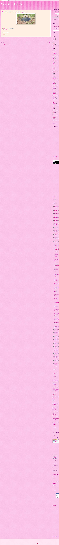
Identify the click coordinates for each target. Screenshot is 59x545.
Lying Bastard (54, 404)
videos (53, 114)
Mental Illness (54, 78)
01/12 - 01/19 (56, 363)
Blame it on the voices (55, 385)
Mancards (54, 405)
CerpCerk (54, 388)
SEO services (54, 505)
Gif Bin (53, 399)
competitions (54, 53)
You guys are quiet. (56, 326)
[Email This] (9, 28)
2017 (54, 200)
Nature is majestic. (56, 310)
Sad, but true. (55, 323)
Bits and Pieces (54, 384)
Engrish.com (54, 395)
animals (5, 29)
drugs (53, 58)
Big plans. (55, 279)
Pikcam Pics (54, 414)
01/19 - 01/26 (56, 361)
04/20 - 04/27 (56, 343)
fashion (53, 63)
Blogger (37, 543)
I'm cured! (55, 288)
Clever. (55, 295)
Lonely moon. (56, 305)
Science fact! (55, 301)
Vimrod (54, 423)
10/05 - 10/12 (56, 223)
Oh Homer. (55, 242)
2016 (54, 202)
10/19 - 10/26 (56, 220)
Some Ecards (54, 420)
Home (26, 42)
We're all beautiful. (56, 280)
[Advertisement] (25, 39)
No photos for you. (56, 277)
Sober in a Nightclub (12, 4)
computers (54, 54)
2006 (54, 376)
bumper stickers (55, 47)
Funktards (54, 398)
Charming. (55, 292)
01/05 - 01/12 (56, 364)
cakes (53, 48)
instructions (54, 69)
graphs (53, 68)
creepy (53, 57)
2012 (54, 367)
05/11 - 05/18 (56, 339)
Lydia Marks (54, 456)
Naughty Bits (54, 410)
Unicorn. (55, 315)
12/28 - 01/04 (56, 206)
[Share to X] (11, 28)
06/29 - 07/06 (56, 329)
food (53, 64)
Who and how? (56, 316)
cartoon (53, 49)
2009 (54, 372)
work (53, 118)
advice (53, 38)
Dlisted (53, 393)
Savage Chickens (55, 419)
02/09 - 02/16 (56, 357)
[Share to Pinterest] (13, 28)
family (53, 62)
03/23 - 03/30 (56, 349)
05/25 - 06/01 (56, 336)
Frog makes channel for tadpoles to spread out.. (15, 12)
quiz (53, 89)
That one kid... (56, 327)
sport (53, 102)
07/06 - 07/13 (56, 241)
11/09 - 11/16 (56, 216)
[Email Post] (8, 28)
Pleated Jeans (54, 415)
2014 (54, 205)
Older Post (49, 42)
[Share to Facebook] (12, 28)
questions (54, 88)
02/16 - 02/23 (56, 356)
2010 (54, 370)
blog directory (54, 485)
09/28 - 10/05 (56, 224)
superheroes (54, 103)
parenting (54, 84)
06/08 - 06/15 (56, 333)
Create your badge (55, 458)
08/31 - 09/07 (56, 230)
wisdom (54, 117)
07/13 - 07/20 (56, 240)
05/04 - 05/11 (56, 340)
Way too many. (56, 266)
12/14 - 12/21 (56, 209)
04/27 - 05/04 (56, 342)
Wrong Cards (54, 424)
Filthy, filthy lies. (56, 254)
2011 (54, 369)
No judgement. (56, 269)
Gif (6, 29)
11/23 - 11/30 (56, 213)
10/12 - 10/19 (56, 221)
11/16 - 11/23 (56, 214)
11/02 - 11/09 (56, 217)
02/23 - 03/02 (56, 354)
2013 (54, 366)
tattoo (53, 104)
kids (53, 72)
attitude (53, 43)
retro (53, 94)
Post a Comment (5, 34)
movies (53, 79)
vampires (54, 112)
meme (53, 77)
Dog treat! (55, 291)
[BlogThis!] (10, 28)
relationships (54, 92)
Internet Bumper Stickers (56, 403)
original (54, 83)
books (53, 45)
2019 (54, 198)
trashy (53, 109)
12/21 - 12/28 (56, 207)
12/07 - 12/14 (56, 210)
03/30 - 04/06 (56, 347)
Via (2, 26)
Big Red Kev (54, 383)
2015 (54, 203)
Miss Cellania (54, 408)
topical (53, 107)
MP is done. (55, 290)
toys (53, 108)
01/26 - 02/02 (56, 360)
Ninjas (53, 82)
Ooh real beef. (56, 298)
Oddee (53, 413)
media (53, 74)
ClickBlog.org (54, 478)
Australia (54, 44)
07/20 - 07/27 (56, 238)
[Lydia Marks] (54, 457)
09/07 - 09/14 (56, 228)
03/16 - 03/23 (56, 350)
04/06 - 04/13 (56, 346)
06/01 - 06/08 (56, 335)
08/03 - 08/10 (56, 235)
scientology (54, 98)
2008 (54, 373)
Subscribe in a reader (55, 21)
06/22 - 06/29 (56, 330)
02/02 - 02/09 (56, 359)
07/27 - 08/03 (56, 237)
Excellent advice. (56, 284)
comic (53, 52)
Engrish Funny (54, 394)
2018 (54, 199)
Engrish (54, 59)
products (54, 87)
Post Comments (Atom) (7, 44)
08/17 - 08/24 (56, 233)
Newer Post (3, 42)
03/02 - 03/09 (56, 353)
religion (54, 93)
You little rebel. (56, 306)
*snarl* (55, 286)
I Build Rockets (55, 400)
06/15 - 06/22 (56, 332)
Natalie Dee (54, 409)
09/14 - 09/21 (56, 227)
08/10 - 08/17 (56, 234)
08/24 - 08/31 (56, 231)
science (53, 97)
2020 (54, 196)
